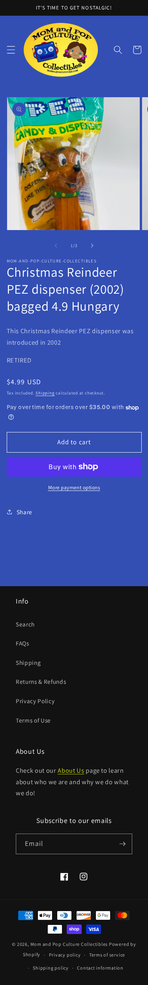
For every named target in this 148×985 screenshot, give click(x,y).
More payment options (74, 487)
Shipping (45, 393)
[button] (10, 49)
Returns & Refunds (41, 681)
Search (25, 624)
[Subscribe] (122, 844)
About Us (71, 770)
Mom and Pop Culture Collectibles (69, 944)
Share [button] (24, 512)
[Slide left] (55, 245)
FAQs (22, 643)
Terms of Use (33, 720)
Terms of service (107, 955)
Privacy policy (65, 955)
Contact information (100, 968)
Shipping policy (51, 968)
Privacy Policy (35, 701)
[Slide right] (92, 245)
